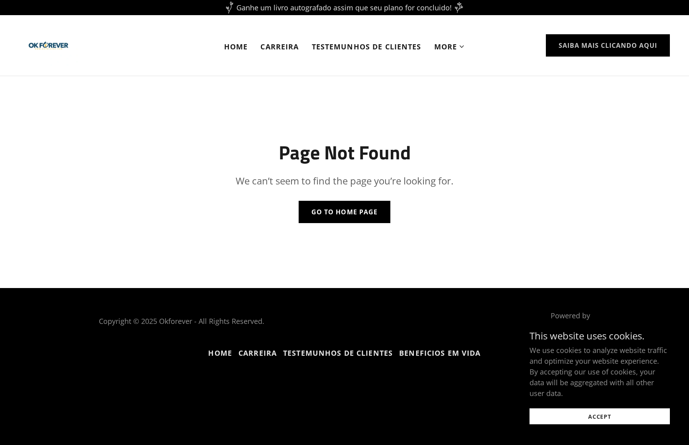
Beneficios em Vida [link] (439, 353)
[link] (48, 44)
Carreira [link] (279, 46)
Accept (599, 416)
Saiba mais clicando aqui (608, 45)
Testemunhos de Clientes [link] (366, 46)
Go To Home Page (344, 212)
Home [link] (236, 46)
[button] (449, 46)
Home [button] (220, 353)
